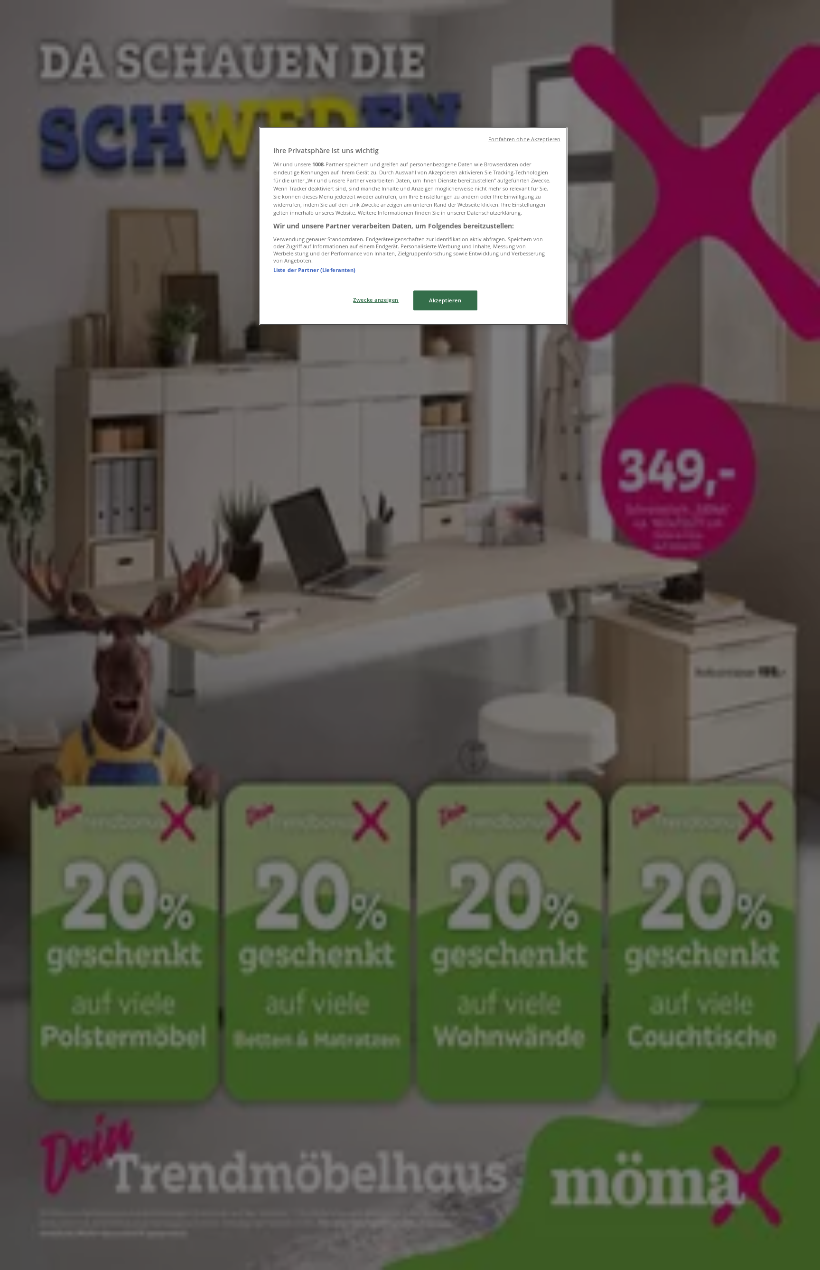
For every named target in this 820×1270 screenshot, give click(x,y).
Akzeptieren (445, 300)
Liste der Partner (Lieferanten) (314, 269)
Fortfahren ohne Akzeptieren (524, 139)
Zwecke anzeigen (376, 299)
